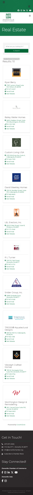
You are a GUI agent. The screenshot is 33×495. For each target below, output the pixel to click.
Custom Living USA (14, 152)
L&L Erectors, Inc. (13, 222)
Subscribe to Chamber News (14, 454)
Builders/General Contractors (11, 59)
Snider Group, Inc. (13, 292)
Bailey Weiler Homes (15, 117)
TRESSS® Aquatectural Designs (16, 328)
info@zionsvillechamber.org (13, 450)
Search (17, 51)
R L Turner (10, 257)
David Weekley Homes (16, 187)
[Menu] (4, 2)
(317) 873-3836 (9, 444)
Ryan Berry (10, 82)
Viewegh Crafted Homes (13, 366)
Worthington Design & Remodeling (16, 403)
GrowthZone (20, 425)
